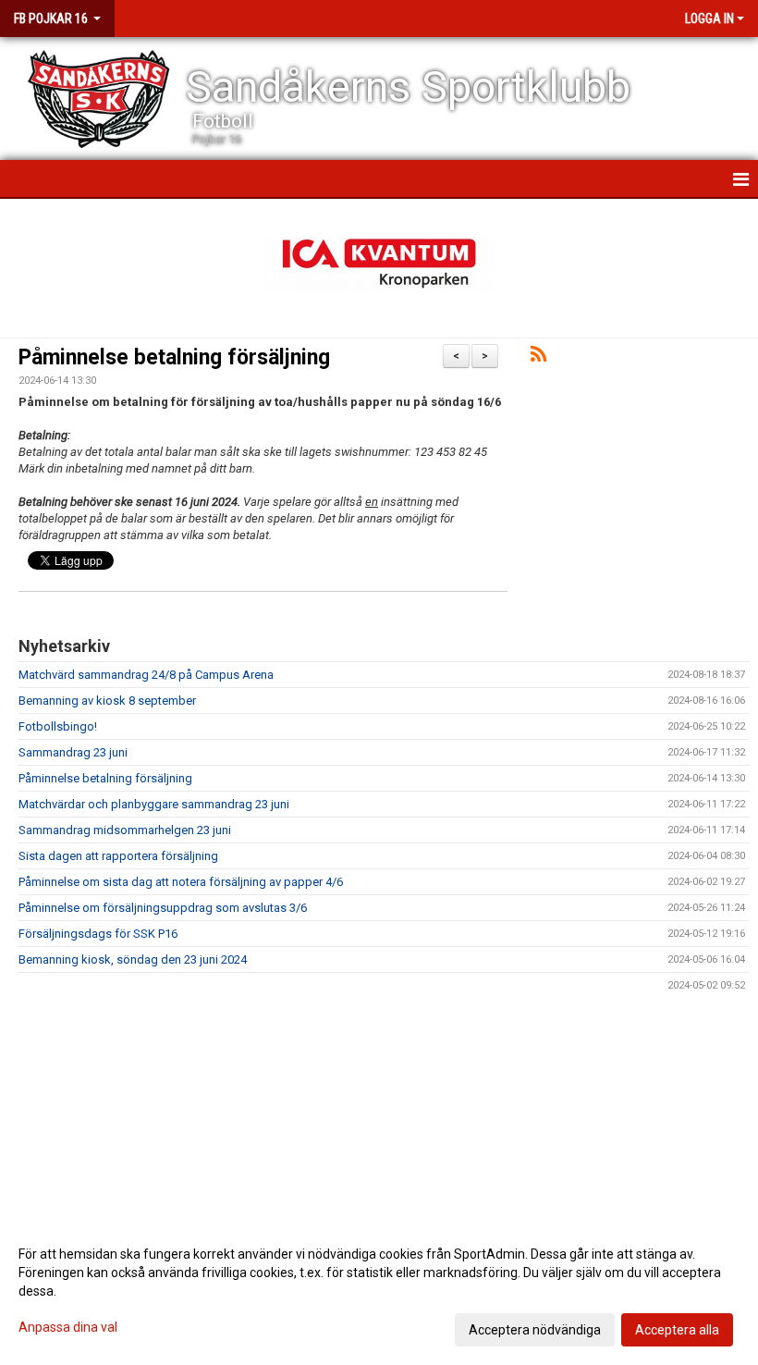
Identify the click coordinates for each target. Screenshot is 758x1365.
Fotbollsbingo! (57, 726)
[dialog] (379, 1291)
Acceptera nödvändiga (535, 1329)
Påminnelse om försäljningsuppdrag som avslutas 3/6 (162, 908)
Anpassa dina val (67, 1327)
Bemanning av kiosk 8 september (107, 700)
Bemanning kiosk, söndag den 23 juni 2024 (132, 959)
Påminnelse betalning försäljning (174, 357)
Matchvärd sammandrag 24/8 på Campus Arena (146, 675)
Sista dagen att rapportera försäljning (118, 856)
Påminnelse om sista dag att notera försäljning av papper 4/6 (180, 882)
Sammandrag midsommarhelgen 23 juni (124, 830)
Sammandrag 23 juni (73, 752)
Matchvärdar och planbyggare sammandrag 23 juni (153, 804)
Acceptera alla (677, 1329)
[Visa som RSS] (538, 357)
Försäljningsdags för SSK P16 (97, 934)
